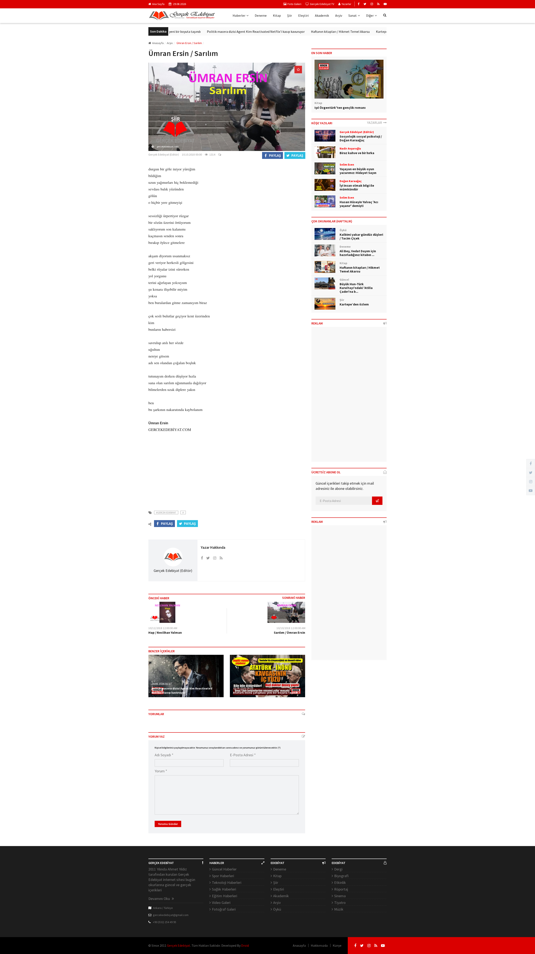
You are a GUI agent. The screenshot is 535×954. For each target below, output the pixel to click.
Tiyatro (340, 902)
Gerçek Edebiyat (178, 945)
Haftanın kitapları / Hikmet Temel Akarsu (313, 31)
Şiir (289, 15)
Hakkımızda (319, 945)
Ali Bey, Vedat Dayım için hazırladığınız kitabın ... (358, 253)
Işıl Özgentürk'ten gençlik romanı (340, 107)
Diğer (370, 15)
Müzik (338, 909)
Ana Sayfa (158, 4)
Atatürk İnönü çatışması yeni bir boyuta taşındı (265, 692)
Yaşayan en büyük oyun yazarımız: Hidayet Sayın (358, 171)
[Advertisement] (226, 468)
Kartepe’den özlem (363, 31)
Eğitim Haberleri (224, 895)
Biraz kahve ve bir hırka (357, 153)
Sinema (340, 895)
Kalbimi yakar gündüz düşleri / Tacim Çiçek (361, 236)
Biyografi (341, 875)
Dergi (338, 869)
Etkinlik (340, 882)
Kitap (277, 15)
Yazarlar (346, 4)
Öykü (277, 909)
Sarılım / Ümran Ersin (289, 632)
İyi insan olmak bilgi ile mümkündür (357, 187)
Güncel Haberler (224, 869)
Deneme (261, 15)
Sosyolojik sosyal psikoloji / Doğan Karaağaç (361, 138)
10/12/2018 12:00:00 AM (162, 628)
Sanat (352, 15)
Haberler (239, 15)
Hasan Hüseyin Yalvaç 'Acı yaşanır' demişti (359, 204)
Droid (245, 945)
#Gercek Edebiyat (166, 512)
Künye (337, 945)
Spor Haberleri (223, 875)
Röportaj (341, 889)
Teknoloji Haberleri (226, 882)
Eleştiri (303, 15)
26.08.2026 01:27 (162, 684)
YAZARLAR (375, 122)
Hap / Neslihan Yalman (165, 632)
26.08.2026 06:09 (243, 688)
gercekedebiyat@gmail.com (171, 915)
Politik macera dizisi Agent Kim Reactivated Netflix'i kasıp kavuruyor (229, 31)
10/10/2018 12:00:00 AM (290, 628)
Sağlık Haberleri (224, 889)
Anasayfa (158, 43)
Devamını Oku (159, 898)
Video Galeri (221, 902)
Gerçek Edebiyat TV (322, 4)
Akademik (322, 15)
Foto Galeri (294, 4)
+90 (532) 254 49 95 (164, 922)
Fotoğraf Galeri (224, 909)
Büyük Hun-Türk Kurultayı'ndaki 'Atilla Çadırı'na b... (356, 288)
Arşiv (338, 15)
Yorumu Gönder (168, 824)
